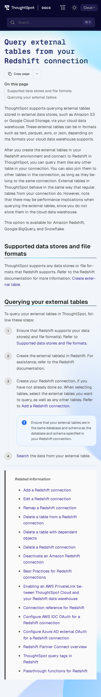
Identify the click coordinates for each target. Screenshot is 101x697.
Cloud (88, 8)
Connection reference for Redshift (53, 607)
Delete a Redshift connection (49, 547)
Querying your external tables (31, 97)
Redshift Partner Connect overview (55, 646)
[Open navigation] (63, 7)
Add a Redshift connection (45, 405)
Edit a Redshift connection (47, 498)
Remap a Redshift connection (49, 507)
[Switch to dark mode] (74, 8)
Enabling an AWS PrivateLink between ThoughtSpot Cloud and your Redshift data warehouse (53, 592)
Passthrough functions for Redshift (55, 670)
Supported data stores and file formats (39, 91)
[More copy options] (37, 74)
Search (23, 455)
